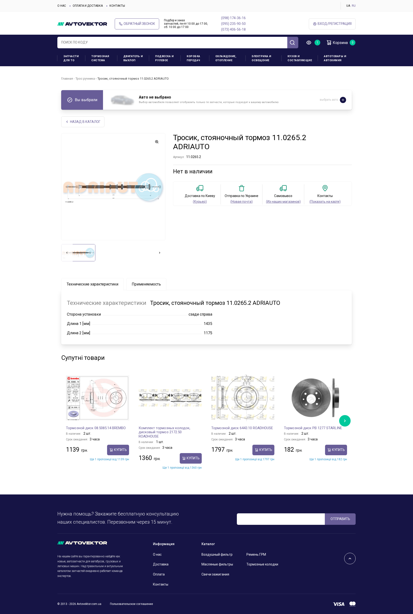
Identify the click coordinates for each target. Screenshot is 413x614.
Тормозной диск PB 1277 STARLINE (313, 428)
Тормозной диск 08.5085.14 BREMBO (96, 428)
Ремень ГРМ (256, 554)
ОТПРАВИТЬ (340, 519)
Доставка (160, 564)
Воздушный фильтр (217, 554)
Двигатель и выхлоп (133, 58)
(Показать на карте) (325, 201)
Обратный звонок (139, 24)
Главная (67, 78)
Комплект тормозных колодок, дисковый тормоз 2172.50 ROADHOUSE (164, 432)
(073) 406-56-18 (233, 29)
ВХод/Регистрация (335, 24)
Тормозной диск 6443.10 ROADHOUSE (242, 428)
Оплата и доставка (88, 5)
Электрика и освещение (261, 58)
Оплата (159, 574)
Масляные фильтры (217, 564)
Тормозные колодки (262, 564)
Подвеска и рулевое (164, 58)
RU (354, 5)
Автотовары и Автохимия (335, 58)
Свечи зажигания (215, 574)
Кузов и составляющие (300, 58)
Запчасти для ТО (71, 58)
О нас (61, 5)
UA (348, 5)
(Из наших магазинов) (283, 201)
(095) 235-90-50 (233, 24)
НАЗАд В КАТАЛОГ (85, 122)
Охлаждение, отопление (225, 58)
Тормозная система (100, 58)
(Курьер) (200, 201)
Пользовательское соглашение (131, 604)
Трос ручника (85, 78)
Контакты (117, 5)
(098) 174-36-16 (233, 18)
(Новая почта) (241, 201)
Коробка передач (193, 58)
